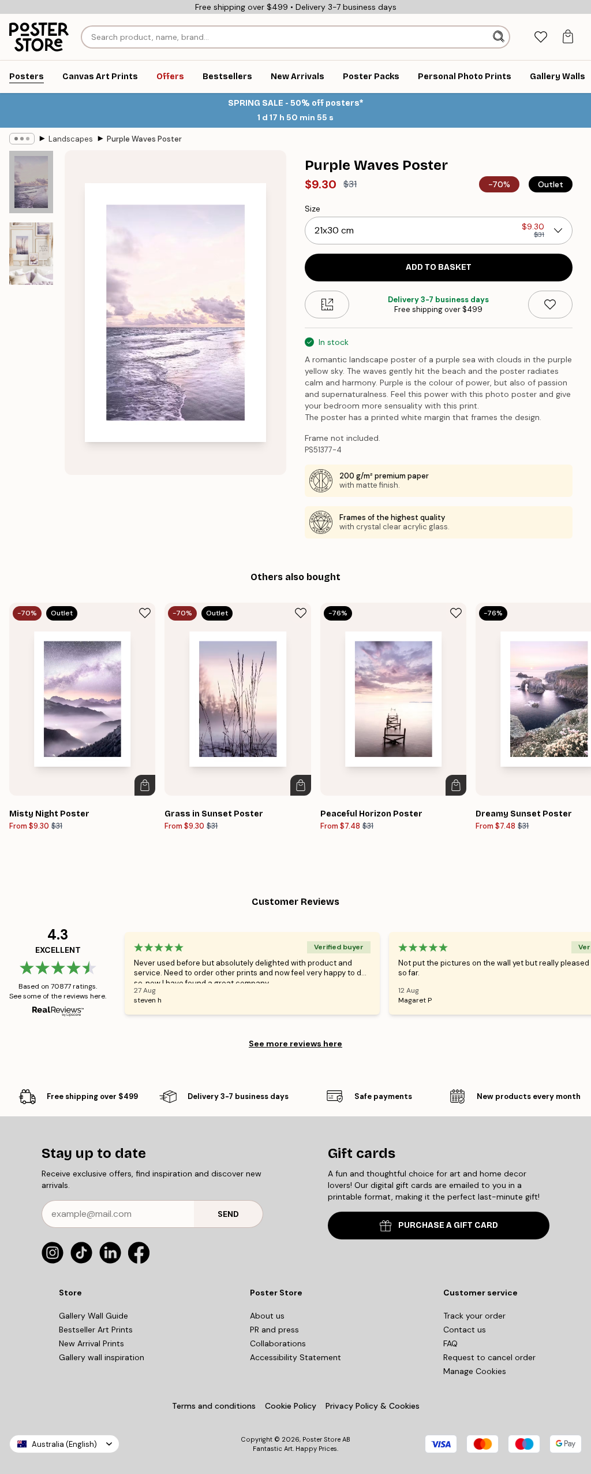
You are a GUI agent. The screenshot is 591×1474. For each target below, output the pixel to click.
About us (267, 1315)
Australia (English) (64, 1444)
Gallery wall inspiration (101, 1357)
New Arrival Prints (91, 1343)
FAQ (450, 1343)
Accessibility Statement (295, 1357)
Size (312, 208)
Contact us (464, 1329)
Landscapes (70, 139)
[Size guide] (327, 304)
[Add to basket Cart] (144, 785)
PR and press (274, 1329)
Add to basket (439, 267)
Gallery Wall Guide (93, 1315)
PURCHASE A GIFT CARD (448, 1225)
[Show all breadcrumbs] (22, 138)
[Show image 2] (31, 253)
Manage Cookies (474, 1371)
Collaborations (278, 1343)
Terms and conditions (214, 1406)
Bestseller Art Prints (96, 1329)
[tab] (540, 37)
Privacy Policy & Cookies (373, 1406)
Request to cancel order (489, 1357)
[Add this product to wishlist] (550, 304)
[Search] (499, 37)
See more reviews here (295, 1043)
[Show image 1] (31, 182)
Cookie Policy (290, 1406)
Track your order (474, 1315)
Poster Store (321, 1439)
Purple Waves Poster (144, 139)
